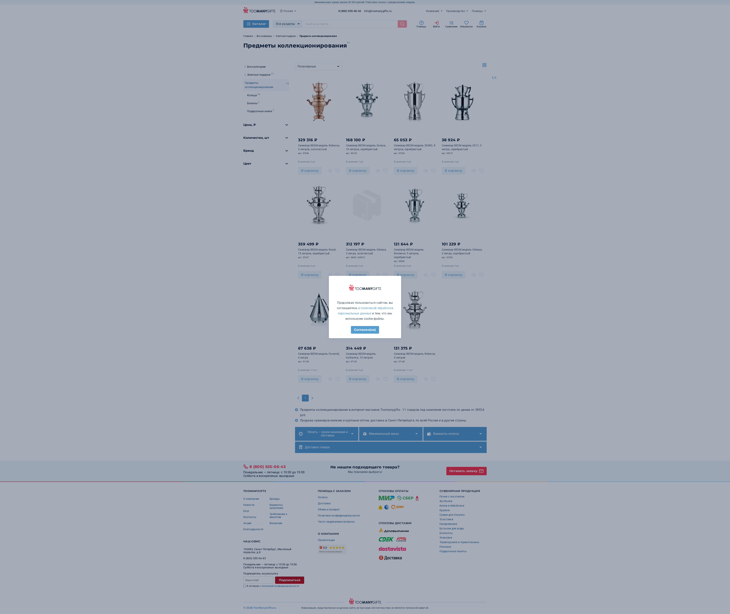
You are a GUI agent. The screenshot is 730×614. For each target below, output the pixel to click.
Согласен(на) (365, 330)
